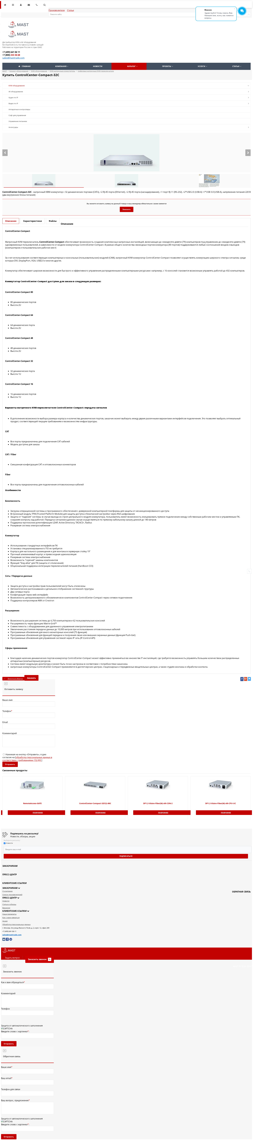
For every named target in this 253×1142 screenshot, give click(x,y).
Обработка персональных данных (16, 924)
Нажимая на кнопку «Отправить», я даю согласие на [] (27, 757)
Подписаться (125, 856)
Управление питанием (18, 121)
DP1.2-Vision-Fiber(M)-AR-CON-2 (157, 803)
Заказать (126, 209)
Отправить (10, 764)
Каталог (131, 66)
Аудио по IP (13, 97)
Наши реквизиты (9, 914)
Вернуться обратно (15, 679)
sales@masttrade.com (13, 57)
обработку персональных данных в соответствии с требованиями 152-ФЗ (27, 759)
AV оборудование (16, 91)
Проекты (166, 66)
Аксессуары (13, 127)
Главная (26, 66)
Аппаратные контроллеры (19, 109)
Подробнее (38, 812)
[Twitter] (249, 679)
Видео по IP (13, 103)
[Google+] (245, 679)
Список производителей (12, 894)
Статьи (70, 10)
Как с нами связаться (11, 917)
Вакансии (6, 908)
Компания (60, 66)
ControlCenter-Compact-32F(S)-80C (95, 803)
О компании (7, 891)
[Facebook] (242, 679)
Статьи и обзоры (9, 904)
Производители (56, 10)
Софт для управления (17, 115)
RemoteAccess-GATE (32, 803)
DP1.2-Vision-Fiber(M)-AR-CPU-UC (220, 803)
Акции (5, 921)
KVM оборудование (17, 85)
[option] (126, 153)
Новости (97, 66)
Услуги (201, 66)
